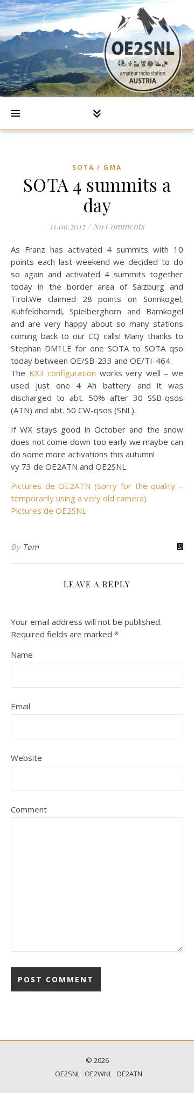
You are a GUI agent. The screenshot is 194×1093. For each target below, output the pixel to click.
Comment (29, 809)
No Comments (118, 226)
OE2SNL (67, 1073)
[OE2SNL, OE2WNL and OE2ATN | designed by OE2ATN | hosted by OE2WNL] (142, 48)
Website (26, 757)
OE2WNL (98, 1073)
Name (22, 654)
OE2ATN (129, 1073)
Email (20, 706)
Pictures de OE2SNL (48, 510)
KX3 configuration (62, 373)
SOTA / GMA (97, 167)
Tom (31, 547)
